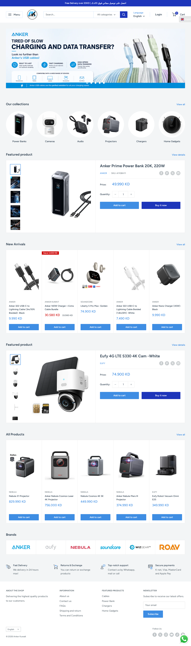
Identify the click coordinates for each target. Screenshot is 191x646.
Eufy (102, 363)
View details (179, 154)
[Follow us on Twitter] (160, 635)
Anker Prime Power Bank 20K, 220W (132, 165)
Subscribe (153, 614)
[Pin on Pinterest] (167, 173)
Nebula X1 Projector (19, 496)
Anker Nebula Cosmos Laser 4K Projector (59, 498)
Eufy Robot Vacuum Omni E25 (165, 498)
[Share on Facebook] (161, 173)
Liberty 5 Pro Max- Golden (94, 306)
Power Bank (108, 601)
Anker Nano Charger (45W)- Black (166, 308)
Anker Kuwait (52, 302)
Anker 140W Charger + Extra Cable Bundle (59, 308)
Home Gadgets (110, 610)
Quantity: (105, 194)
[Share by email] (178, 173)
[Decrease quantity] (115, 194)
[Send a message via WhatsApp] (184, 639)
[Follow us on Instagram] (166, 635)
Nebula (13, 492)
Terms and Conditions (71, 615)
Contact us (65, 601)
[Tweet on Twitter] (173, 173)
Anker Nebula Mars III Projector (127, 498)
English (11, 629)
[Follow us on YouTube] (172, 635)
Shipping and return (70, 610)
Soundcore (87, 302)
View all (181, 104)
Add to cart (119, 205)
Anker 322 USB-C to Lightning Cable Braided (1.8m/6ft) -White (128, 309)
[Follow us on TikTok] (177, 635)
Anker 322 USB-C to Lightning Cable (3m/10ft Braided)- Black (22, 309)
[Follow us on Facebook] (155, 635)
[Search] (123, 14)
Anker (103, 173)
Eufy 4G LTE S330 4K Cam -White (130, 356)
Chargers (107, 605)
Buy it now (161, 205)
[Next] (185, 124)
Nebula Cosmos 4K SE (92, 496)
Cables (105, 596)
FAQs (63, 605)
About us (64, 596)
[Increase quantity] (131, 194)
